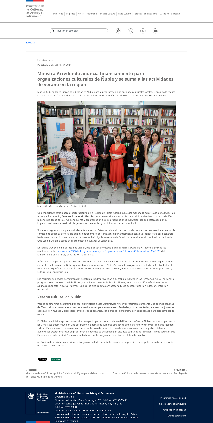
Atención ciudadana (170, 13)
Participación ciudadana (145, 13)
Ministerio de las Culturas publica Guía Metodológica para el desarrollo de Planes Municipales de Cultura (65, 373)
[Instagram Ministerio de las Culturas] (130, 30)
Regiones (70, 13)
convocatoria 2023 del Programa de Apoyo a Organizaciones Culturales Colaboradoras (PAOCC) (107, 251)
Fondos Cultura (107, 13)
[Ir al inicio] (35, 9)
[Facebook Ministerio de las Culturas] (118, 30)
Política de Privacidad (66, 421)
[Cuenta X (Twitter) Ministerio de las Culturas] (142, 30)
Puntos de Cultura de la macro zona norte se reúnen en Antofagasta (149, 371)
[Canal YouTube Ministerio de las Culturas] (155, 30)
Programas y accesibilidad (173, 397)
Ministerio (58, 13)
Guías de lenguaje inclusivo (172, 403)
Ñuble (51, 60)
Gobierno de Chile (64, 396)
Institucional (42, 60)
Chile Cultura (124, 13)
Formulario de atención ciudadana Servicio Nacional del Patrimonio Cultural (96, 417)
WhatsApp (56, 359)
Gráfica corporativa (177, 415)
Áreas (81, 13)
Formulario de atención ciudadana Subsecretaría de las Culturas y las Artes (96, 414)
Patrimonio (92, 13)
